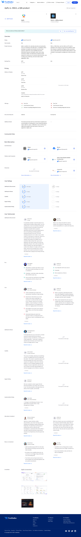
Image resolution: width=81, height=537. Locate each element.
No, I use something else (69, 31)
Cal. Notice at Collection (38, 530)
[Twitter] (72, 531)
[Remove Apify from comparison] (46, 14)
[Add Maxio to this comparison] (44, 148)
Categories (32, 2)
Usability (6, 196)
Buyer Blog (50, 521)
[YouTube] (66, 531)
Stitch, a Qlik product (57, 20)
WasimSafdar (29, 288)
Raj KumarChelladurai (31, 417)
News (34, 524)
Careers (34, 522)
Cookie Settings (47, 530)
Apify (22, 20)
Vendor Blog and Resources (68, 522)
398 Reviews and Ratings (25, 21)
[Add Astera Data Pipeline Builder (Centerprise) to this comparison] (74, 159)
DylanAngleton (29, 263)
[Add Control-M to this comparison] (74, 170)
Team (34, 521)
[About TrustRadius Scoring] (22, 40)
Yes (60, 31)
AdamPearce (29, 218)
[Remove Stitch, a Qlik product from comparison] (75, 14)
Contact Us (35, 525)
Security (13, 530)
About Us (35, 519)
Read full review (27, 256)
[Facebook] (69, 531)
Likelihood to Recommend (10, 186)
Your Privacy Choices (27, 530)
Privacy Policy (19, 530)
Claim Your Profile (67, 521)
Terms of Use (7, 530)
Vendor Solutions (66, 519)
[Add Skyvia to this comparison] (74, 148)
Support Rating (8, 201)
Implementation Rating (9, 206)
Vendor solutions (40, 2)
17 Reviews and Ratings (54, 21)
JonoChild (58, 218)
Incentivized (55, 228)
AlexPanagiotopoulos (31, 330)
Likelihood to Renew (9, 191)
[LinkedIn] (75, 531)
